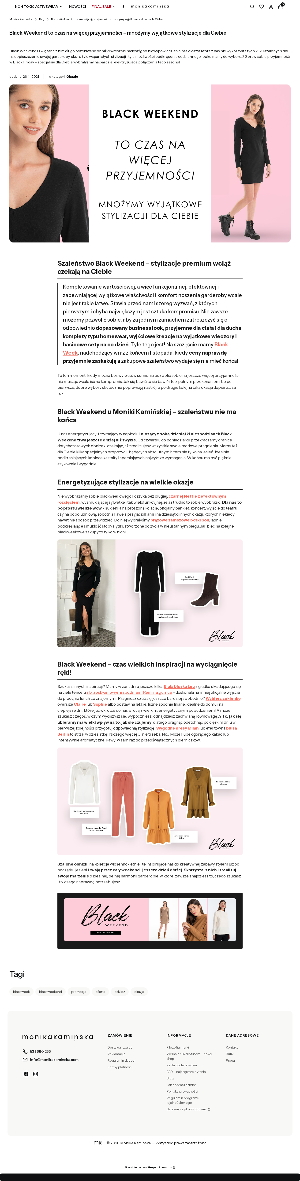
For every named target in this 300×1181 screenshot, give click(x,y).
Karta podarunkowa (182, 1065)
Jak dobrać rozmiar (181, 1085)
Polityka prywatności (182, 1091)
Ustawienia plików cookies (187, 1109)
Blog (42, 19)
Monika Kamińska (21, 19)
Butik (229, 1054)
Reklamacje (117, 1054)
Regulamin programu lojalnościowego (183, 1100)
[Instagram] (35, 1074)
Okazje (72, 76)
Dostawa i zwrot (120, 1047)
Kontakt (232, 1047)
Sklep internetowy (148, 1167)
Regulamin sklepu (121, 1060)
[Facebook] (26, 1074)
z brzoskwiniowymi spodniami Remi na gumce (129, 692)
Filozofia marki (178, 1047)
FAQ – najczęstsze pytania (186, 1072)
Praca (230, 1060)
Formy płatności (120, 1067)
